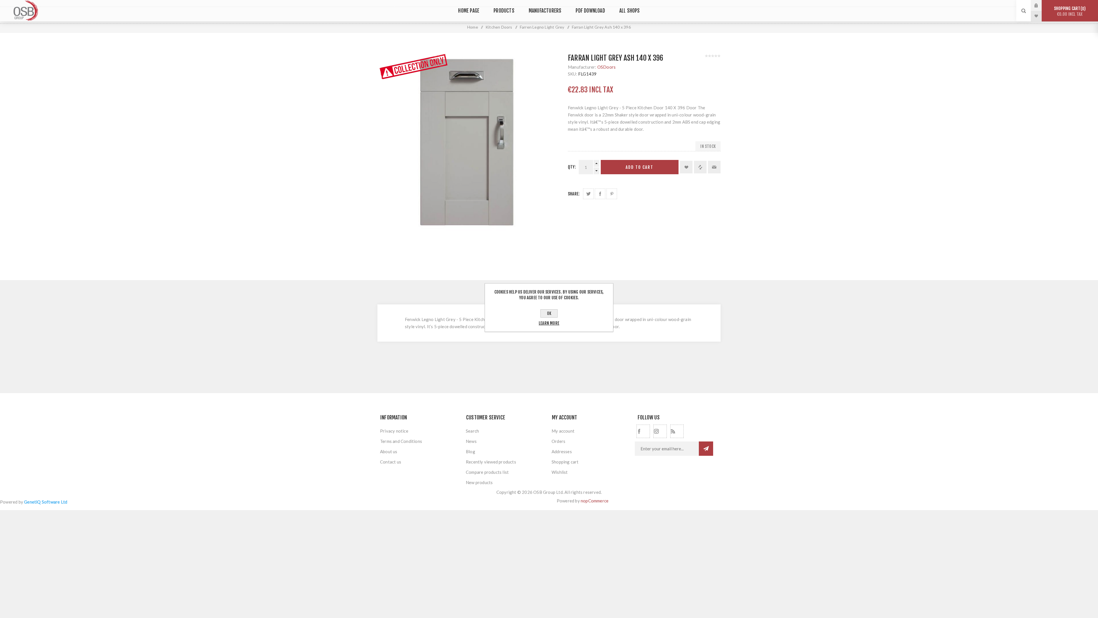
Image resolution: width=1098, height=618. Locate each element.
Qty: (572, 167)
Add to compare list (700, 167)
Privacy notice (394, 430)
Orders (558, 441)
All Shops (629, 11)
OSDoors (606, 67)
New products (479, 482)
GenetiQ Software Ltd (45, 501)
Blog (470, 451)
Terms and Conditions (401, 441)
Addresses (562, 451)
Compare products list (487, 472)
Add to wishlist (686, 167)
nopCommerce (594, 500)
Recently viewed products (491, 461)
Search (472, 430)
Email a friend (714, 167)
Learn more (549, 323)
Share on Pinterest (611, 194)
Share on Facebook (600, 194)
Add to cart (639, 167)
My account (563, 430)
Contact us (390, 461)
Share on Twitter (588, 194)
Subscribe (706, 448)
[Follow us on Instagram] (660, 431)
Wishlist (560, 472)
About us (388, 451)
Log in (1040, 5)
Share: (574, 194)
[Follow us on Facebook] (643, 431)
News (471, 441)
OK (549, 313)
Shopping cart (1069, 11)
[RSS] (677, 431)
